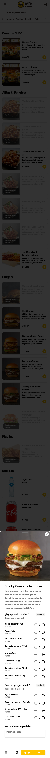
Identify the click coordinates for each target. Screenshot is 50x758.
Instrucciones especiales (18, 726)
